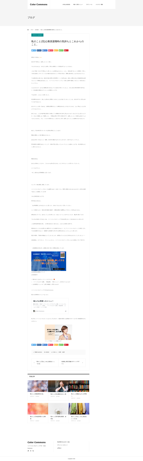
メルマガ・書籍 (99, 4)
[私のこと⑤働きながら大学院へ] (79, 386)
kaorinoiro (40, 352)
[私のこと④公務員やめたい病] (58, 386)
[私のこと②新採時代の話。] (38, 386)
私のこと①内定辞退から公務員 (38, 417)
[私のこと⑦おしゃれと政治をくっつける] (79, 408)
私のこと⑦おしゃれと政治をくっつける (79, 417)
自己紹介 (40, 34)
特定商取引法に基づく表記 (63, 442)
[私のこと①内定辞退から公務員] (38, 408)
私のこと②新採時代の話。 (37, 394)
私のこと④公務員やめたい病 (58, 394)
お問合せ (59, 448)
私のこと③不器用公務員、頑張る (58, 417)
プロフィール (89, 4)
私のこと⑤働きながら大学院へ (79, 395)
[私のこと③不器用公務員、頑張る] (58, 408)
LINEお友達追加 (66, 4)
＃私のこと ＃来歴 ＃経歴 (59, 352)
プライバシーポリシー (62, 445)
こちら (40, 57)
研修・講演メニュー (78, 4)
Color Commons (38, 4)
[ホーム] (28, 29)
